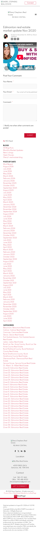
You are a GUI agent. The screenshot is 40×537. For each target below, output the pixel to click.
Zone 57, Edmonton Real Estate (15, 423)
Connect (30, 3)
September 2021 (9, 283)
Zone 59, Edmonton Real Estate (15, 427)
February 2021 (9, 299)
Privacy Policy (8, 493)
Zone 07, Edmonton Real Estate (15, 377)
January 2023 (9, 254)
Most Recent (8, 164)
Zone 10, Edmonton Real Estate (15, 382)
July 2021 (7, 287)
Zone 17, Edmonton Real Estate (15, 396)
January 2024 (9, 231)
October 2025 (9, 185)
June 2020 (7, 318)
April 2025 (7, 200)
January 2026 (9, 181)
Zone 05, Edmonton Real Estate (16, 375)
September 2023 (10, 238)
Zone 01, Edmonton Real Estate (15, 368)
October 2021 (8, 280)
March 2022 (8, 273)
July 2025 (7, 193)
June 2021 (7, 290)
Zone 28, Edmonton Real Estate (15, 408)
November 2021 (9, 278)
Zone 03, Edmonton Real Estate (15, 373)
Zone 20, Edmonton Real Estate (15, 399)
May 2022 (7, 269)
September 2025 (10, 188)
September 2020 (10, 311)
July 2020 (7, 316)
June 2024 (7, 219)
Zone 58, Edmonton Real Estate (15, 425)
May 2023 (7, 245)
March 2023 (8, 250)
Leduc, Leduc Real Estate (13, 342)
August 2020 (8, 314)
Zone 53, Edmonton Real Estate (15, 415)
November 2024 (9, 209)
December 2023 (9, 233)
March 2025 (8, 202)
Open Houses (8, 155)
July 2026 (7, 169)
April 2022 (7, 271)
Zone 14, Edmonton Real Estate (15, 389)
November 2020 (10, 307)
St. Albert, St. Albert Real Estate (15, 366)
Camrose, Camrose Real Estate (15, 332)
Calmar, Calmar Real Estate (14, 330)
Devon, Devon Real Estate (13, 335)
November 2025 (9, 183)
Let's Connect (20, 486)
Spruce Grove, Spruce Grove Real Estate (19, 363)
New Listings (8, 153)
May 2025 (7, 197)
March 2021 (7, 297)
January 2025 (9, 204)
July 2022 (7, 264)
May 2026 (7, 174)
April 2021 (7, 295)
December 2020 (9, 304)
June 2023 (7, 242)
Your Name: (8, 82)
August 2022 (8, 261)
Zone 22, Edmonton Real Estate (15, 401)
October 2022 (8, 257)
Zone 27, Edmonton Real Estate (15, 406)
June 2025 (7, 195)
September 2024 (10, 212)
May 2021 (7, 292)
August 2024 (8, 214)
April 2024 (7, 223)
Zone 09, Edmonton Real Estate (15, 380)
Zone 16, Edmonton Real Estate (15, 394)
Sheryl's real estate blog (13, 157)
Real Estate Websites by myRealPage (24, 493)
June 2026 (7, 171)
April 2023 (7, 247)
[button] (15, 451)
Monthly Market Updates (13, 150)
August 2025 (8, 190)
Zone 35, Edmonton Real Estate (15, 413)
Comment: (7, 102)
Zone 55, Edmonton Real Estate (15, 418)
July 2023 (7, 240)
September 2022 (10, 259)
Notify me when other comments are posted (18, 127)
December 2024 (9, 207)
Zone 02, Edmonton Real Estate (15, 370)
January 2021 (8, 302)
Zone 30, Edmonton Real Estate (15, 411)
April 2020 (7, 321)
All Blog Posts (8, 148)
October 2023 (8, 235)
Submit (30, 135)
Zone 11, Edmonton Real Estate (15, 385)
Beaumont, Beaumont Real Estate (16, 328)
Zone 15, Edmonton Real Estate (15, 392)
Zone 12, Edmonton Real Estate (15, 387)
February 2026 (9, 178)
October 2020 (9, 309)
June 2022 (7, 266)
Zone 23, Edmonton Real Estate (15, 404)
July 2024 (7, 216)
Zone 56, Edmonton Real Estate (15, 420)
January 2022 (9, 276)
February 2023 (9, 252)
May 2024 (7, 221)
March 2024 (8, 226)
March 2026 (8, 176)
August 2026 (8, 166)
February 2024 (9, 228)
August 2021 (8, 285)
